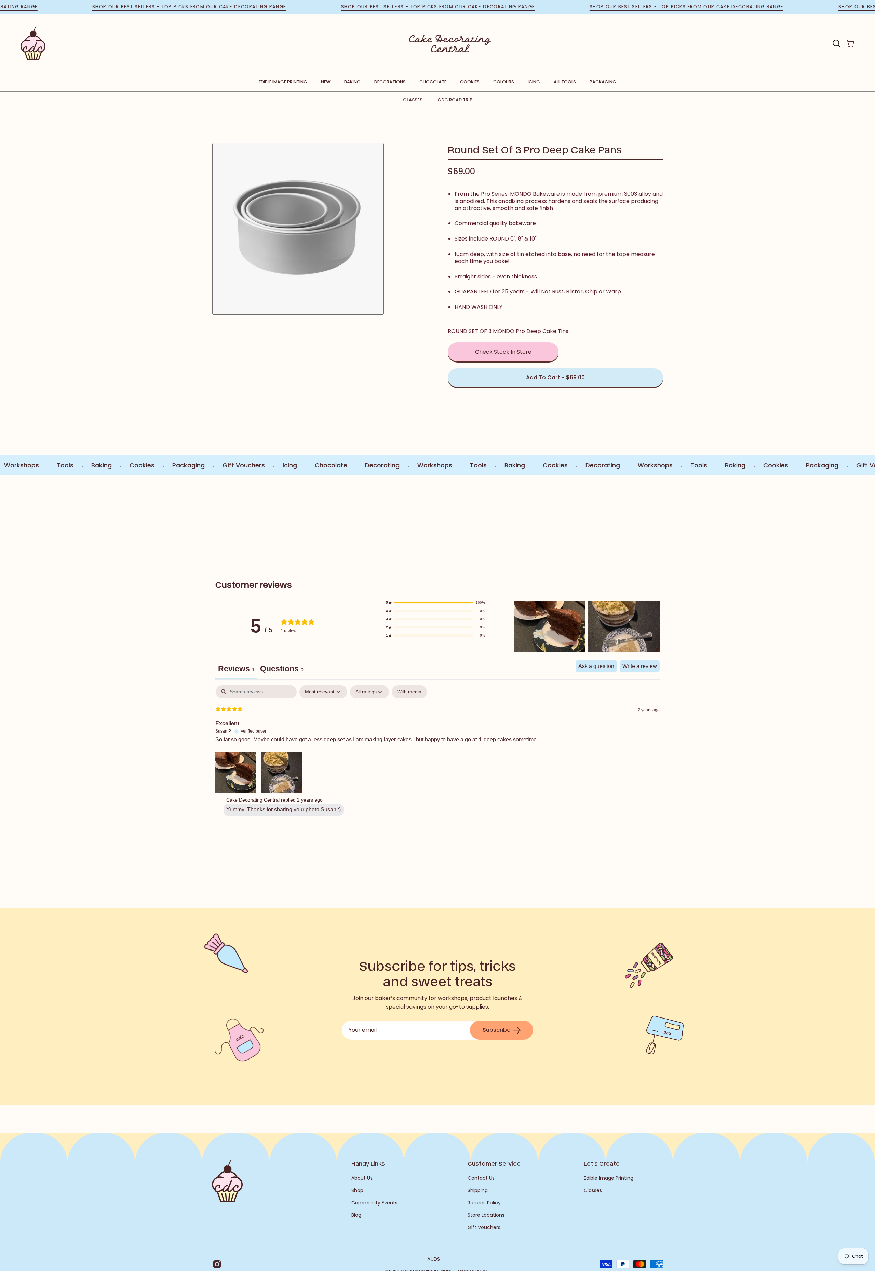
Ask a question (596, 666)
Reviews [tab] (236, 668)
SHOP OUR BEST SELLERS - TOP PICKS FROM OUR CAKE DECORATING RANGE (226, 6)
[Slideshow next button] (622, 519)
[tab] (281, 669)
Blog (356, 1215)
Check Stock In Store (503, 352)
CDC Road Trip (455, 100)
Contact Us (481, 1178)
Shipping (478, 1190)
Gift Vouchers (484, 1227)
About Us (362, 1178)
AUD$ (433, 1259)
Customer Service (494, 1163)
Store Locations (486, 1215)
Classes (412, 100)
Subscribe (496, 1030)
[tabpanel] (437, 752)
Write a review (639, 666)
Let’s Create (602, 1163)
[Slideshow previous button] (252, 519)
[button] (836, 43)
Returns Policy (484, 1202)
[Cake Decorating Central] (450, 43)
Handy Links (368, 1163)
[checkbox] (409, 692)
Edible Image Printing (608, 1178)
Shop (357, 1190)
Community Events (374, 1202)
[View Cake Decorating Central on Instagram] (216, 1264)
